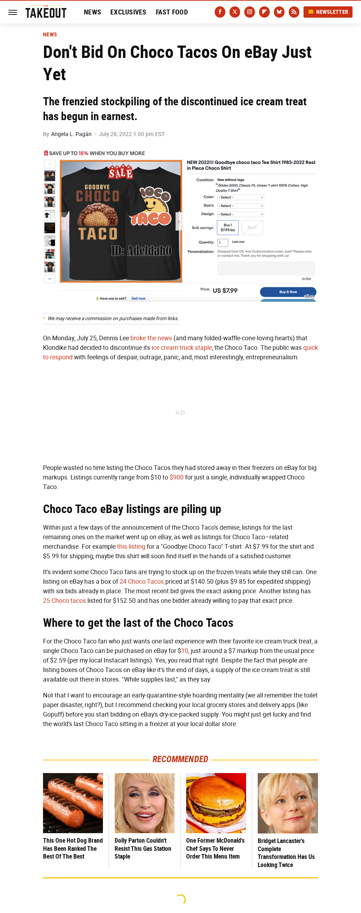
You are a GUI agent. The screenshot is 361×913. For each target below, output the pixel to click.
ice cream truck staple (182, 348)
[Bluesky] (279, 12)
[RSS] (294, 12)
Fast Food (172, 12)
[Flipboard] (264, 12)
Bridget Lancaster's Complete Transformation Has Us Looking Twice (286, 852)
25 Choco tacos (64, 601)
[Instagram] (249, 12)
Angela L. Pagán (71, 134)
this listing (131, 546)
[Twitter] (235, 12)
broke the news (151, 338)
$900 (177, 477)
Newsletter (332, 11)
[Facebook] (220, 12)
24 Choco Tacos (142, 581)
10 (184, 651)
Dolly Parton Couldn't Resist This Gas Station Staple (143, 848)
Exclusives (128, 12)
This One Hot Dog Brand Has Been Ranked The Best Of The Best (73, 848)
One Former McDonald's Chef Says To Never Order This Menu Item (215, 848)
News (92, 12)
